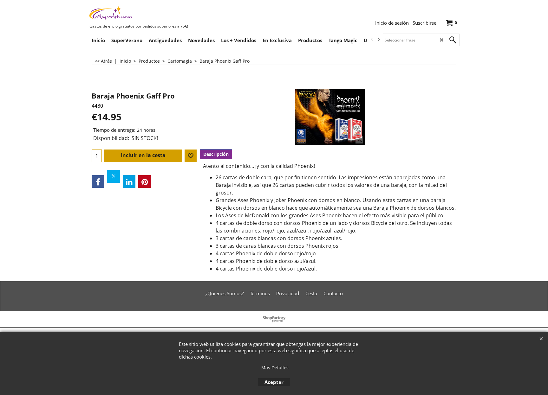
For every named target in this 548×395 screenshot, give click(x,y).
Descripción (216, 154)
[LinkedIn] (129, 181)
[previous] (372, 39)
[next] (378, 39)
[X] (113, 176)
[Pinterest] (144, 181)
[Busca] (453, 40)
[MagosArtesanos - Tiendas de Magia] (136, 13)
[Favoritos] (191, 156)
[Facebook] (98, 181)
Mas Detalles (275, 368)
